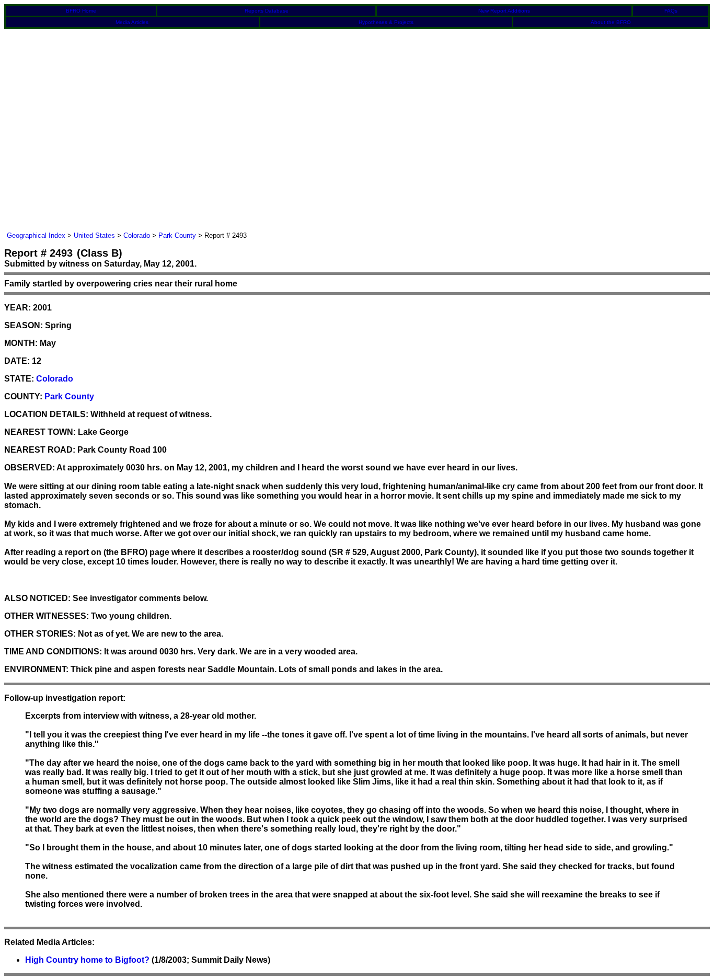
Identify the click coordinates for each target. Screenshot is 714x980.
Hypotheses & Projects (386, 22)
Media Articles (132, 22)
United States (94, 235)
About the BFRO (611, 22)
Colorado (136, 235)
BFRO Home (81, 11)
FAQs (670, 11)
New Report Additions (504, 11)
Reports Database (267, 11)
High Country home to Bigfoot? (87, 959)
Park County (177, 235)
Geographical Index (36, 235)
